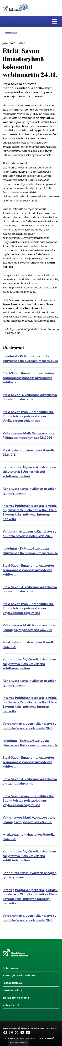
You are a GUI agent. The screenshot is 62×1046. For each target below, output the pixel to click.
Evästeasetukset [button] (18, 1042)
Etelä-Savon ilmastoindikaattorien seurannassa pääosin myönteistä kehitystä (28, 377)
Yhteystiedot (11, 1005)
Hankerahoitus (12, 990)
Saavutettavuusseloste (32, 1028)
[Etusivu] (15, 952)
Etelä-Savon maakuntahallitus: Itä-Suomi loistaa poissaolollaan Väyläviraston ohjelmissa (28, 416)
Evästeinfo (51, 1028)
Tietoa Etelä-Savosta (16, 997)
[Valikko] (54, 21)
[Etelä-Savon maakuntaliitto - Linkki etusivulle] (15, 7)
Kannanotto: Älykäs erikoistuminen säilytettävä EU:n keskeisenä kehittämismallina (29, 471)
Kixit (49, 1039)
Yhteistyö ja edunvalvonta (20, 975)
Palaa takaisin (11, 33)
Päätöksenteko (12, 982)
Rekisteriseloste (11, 1028)
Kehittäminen (11, 968)
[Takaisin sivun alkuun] (56, 1042)
